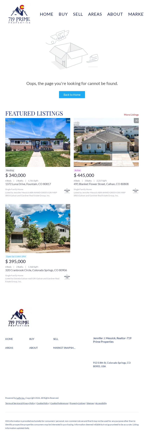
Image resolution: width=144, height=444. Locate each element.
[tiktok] (95, 381)
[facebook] (95, 374)
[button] (19, 14)
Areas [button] (95, 14)
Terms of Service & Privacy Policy (20, 403)
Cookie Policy (43, 403)
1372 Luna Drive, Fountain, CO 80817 (28, 184)
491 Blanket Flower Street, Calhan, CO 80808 (101, 184)
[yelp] (116, 374)
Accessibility (101, 403)
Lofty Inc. (21, 398)
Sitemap (90, 403)
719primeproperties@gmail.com (111, 357)
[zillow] (109, 374)
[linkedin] (102, 374)
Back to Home (72, 94)
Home (46, 14)
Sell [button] (78, 14)
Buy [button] (63, 14)
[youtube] (130, 374)
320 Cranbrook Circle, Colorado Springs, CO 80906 (36, 270)
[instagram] (123, 374)
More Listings (131, 114)
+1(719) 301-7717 (103, 353)
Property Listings (77, 403)
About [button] (115, 14)
